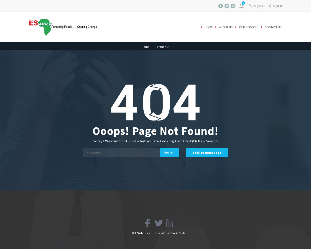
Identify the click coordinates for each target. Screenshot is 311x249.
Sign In (277, 6)
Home (209, 27)
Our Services (248, 27)
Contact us (273, 27)
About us (226, 27)
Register (259, 6)
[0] (242, 6)
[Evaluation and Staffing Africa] (67, 27)
